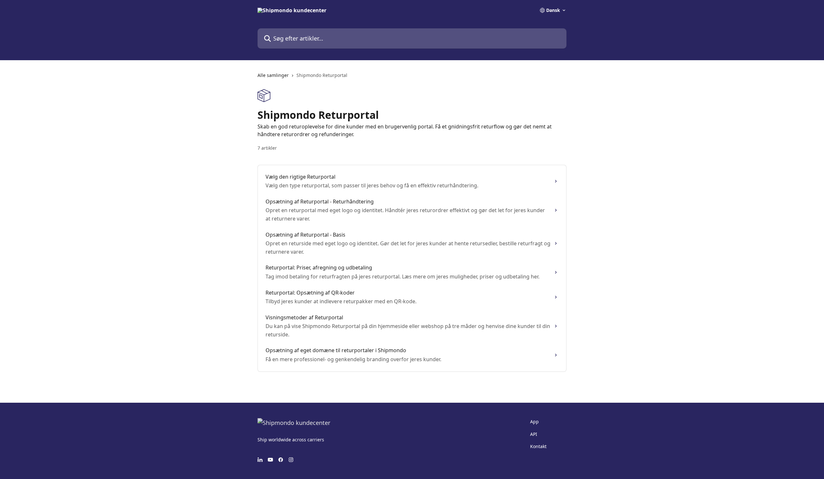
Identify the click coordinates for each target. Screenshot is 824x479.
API (533, 434)
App (534, 421)
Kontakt (538, 446)
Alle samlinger (273, 75)
